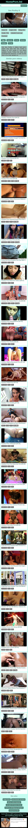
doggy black (6, 799)
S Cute (10, 43)
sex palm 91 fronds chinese (14, 805)
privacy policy (18, 814)
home (3, 814)
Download (4, 36)
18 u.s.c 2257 (9, 814)
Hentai (16, 40)
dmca (16, 815)
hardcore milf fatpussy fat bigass (14, 807)
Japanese (10, 40)
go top (21, 815)
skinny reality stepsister (14, 802)
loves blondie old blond (18, 799)
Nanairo (23, 40)
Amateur (4, 43)
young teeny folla (14, 810)
